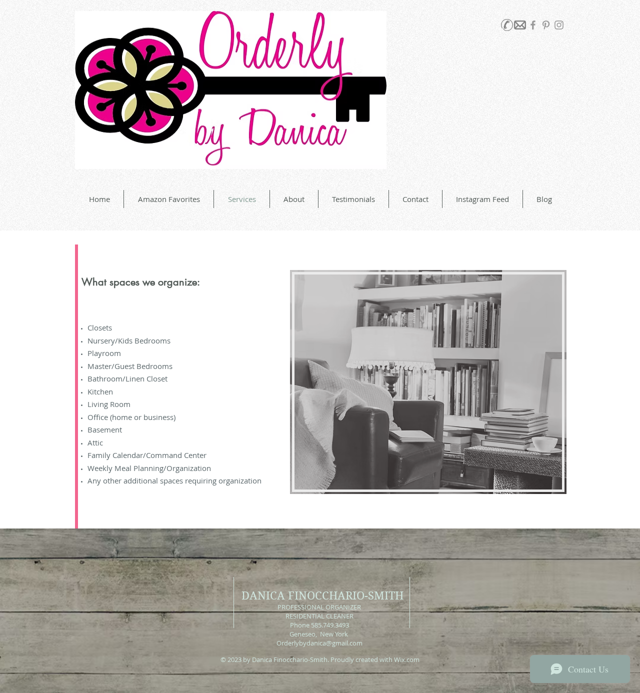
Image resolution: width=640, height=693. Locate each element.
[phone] (507, 25)
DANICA (263, 595)
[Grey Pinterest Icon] (546, 25)
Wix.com (407, 659)
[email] (520, 25)
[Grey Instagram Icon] (559, 25)
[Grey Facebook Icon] (533, 25)
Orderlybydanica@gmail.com (319, 643)
